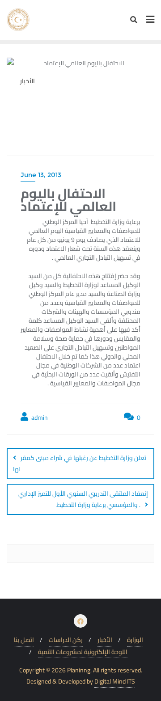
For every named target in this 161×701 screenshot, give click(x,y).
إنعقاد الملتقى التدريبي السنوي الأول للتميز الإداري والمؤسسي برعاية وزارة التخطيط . (83, 499)
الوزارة (135, 640)
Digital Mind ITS (114, 681)
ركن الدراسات (66, 640)
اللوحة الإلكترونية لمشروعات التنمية (82, 652)
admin (39, 417)
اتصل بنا (24, 640)
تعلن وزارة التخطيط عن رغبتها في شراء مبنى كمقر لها (79, 463)
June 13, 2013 (41, 175)
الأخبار (104, 640)
